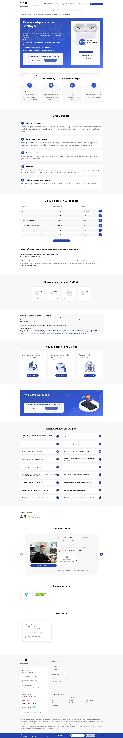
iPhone (53, 697)
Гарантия (52, 75)
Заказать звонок (97, 4)
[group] (26, 596)
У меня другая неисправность (61, 240)
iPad (87, 697)
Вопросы (76, 75)
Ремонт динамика (45, 333)
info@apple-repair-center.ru (31, 676)
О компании (42, 10)
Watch (71, 700)
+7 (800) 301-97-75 (69, 3)
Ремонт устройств (52, 10)
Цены (44, 75)
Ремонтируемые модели (58, 671)
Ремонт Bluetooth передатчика (33, 333)
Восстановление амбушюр (84, 331)
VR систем (54, 703)
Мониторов (89, 700)
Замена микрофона (75, 333)
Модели (61, 75)
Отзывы (82, 10)
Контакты (75, 10)
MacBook (71, 697)
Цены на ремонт (86, 52)
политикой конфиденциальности (53, 63)
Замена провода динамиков (70, 331)
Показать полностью (25, 268)
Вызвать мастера (44, 565)
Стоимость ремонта (57, 659)
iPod (87, 703)
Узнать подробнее (32, 375)
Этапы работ (36, 75)
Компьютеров (55, 705)
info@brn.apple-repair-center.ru (35, 632)
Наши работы (85, 75)
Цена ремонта (61, 10)
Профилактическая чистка (48, 331)
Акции (68, 75)
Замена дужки (59, 331)
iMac (53, 700)
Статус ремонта (84, 4)
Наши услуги (55, 674)
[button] (101, 554)
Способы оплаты (56, 681)
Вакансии (69, 10)
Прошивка (83, 333)
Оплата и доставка (57, 661)
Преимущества (25, 75)
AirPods (71, 703)
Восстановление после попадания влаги (60, 333)
